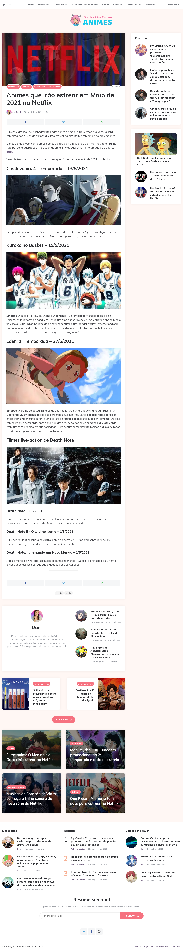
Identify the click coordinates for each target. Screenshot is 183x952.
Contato (176, 946)
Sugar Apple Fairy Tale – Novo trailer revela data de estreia (104, 615)
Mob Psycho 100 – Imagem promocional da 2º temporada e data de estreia (94, 755)
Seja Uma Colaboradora (156, 946)
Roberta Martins (78, 849)
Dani (18, 112)
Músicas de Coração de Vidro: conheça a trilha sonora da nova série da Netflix (31, 798)
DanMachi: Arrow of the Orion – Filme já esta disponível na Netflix (162, 193)
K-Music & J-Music (16, 787)
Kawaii (105, 4)
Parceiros (150, 4)
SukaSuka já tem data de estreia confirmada (156, 858)
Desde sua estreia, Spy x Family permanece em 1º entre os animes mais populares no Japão (36, 861)
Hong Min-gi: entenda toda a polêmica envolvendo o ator (94, 858)
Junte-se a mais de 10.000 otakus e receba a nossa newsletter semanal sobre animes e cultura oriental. (91, 906)
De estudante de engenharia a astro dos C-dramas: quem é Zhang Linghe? (162, 96)
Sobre (116, 4)
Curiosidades (60, 4)
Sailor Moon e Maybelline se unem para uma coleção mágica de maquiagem (44, 697)
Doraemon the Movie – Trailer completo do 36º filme (163, 176)
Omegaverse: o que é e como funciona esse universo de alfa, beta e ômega (163, 113)
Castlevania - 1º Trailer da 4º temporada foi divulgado (85, 695)
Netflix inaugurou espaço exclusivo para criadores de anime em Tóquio (34, 841)
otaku (9, 151)
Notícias (42, 4)
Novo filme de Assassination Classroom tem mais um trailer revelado (105, 652)
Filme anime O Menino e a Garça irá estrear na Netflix (29, 757)
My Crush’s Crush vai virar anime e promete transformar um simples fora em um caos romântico (163, 54)
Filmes (11, 748)
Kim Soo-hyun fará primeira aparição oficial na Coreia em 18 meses (94, 873)
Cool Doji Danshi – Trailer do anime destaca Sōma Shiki (158, 874)
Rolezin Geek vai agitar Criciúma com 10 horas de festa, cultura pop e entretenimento (160, 841)
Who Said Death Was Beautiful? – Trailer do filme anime (104, 633)
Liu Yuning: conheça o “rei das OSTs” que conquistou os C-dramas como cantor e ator (163, 76)
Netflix (59, 593)
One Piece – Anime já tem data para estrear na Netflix (94, 801)
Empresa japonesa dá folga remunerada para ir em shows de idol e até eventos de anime (36, 882)
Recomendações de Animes (84, 4)
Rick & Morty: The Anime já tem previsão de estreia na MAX (154, 161)
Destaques (13, 87)
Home (31, 4)
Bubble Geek (132, 4)
